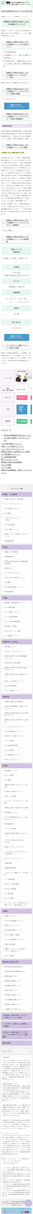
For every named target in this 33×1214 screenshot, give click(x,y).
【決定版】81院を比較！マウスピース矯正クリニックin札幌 (15, 1016)
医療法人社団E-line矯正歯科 (14, 701)
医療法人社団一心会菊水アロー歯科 (16, 808)
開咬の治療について (11, 976)
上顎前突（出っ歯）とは (13, 1009)
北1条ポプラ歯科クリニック (14, 791)
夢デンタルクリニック (12, 759)
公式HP (21, 397)
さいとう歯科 (9, 898)
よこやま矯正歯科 (10, 686)
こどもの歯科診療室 (11, 617)
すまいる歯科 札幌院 (12, 935)
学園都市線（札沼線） (11, 642)
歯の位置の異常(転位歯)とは (14, 967)
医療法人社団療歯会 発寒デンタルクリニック (16, 707)
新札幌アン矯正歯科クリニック (15, 602)
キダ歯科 (8, 780)
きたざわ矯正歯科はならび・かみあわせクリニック (16, 818)
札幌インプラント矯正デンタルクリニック (16, 535)
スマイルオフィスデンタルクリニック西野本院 (16, 853)
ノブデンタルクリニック (13, 573)
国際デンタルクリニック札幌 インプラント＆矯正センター (16, 950)
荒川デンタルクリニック (13, 925)
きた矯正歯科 (9, 893)
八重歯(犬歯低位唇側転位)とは (15, 971)
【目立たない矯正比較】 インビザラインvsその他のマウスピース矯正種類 (15, 1034)
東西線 (5, 766)
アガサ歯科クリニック (12, 508)
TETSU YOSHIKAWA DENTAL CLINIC (14, 841)
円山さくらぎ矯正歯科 (12, 884)
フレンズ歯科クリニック (13, 690)
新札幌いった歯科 (10, 626)
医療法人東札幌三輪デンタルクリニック (16, 834)
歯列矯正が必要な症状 (11, 962)
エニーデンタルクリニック (13, 504)
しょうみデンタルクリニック (14, 726)
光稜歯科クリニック (11, 770)
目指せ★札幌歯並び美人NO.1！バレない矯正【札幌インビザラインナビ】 (18, 3)
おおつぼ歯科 (9, 750)
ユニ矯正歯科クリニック (13, 755)
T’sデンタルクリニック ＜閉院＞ (13, 519)
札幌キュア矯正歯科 (11, 552)
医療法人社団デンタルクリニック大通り (16, 786)
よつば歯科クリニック (12, 635)
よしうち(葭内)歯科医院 (12, 621)
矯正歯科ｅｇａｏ (10, 646)
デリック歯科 (9, 775)
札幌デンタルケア (10, 916)
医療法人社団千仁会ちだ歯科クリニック (16, 675)
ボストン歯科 (9, 956)
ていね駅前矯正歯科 (11, 745)
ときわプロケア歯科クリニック (15, 577)
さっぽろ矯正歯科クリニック (14, 587)
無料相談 (23, 421)
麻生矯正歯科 (9, 591)
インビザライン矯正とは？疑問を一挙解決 (15, 1025)
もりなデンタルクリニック (13, 651)
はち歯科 (8, 513)
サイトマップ (7, 1051)
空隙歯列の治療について (13, 985)
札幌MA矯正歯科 (10, 868)
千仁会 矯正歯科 (10, 889)
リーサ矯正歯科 (10, 879)
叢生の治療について (11, 990)
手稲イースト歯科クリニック (14, 736)
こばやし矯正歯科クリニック (14, 921)
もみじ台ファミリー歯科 (13, 631)
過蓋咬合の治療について (13, 981)
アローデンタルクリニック (13, 858)
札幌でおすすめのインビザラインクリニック (16, 106)
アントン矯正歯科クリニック (14, 939)
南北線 (5, 547)
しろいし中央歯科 (10, 828)
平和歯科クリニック (11, 812)
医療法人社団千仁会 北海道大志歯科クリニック (16, 668)
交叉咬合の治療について (13, 995)
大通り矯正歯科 (10, 944)
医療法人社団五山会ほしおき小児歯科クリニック (16, 714)
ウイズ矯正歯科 (10, 607)
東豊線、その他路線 (10, 494)
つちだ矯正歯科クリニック (13, 731)
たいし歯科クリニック (12, 612)
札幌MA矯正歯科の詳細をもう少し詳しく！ (21, 409)
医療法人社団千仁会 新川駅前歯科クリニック (16, 657)
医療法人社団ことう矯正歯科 (14, 499)
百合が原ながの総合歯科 (13, 663)
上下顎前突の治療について (13, 1000)
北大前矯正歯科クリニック (13, 930)
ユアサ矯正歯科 (10, 525)
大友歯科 (8, 582)
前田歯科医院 (9, 541)
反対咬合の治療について (13, 1004)
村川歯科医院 (9, 824)
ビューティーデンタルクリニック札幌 (16, 802)
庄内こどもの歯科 (10, 796)
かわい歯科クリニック (12, 529)
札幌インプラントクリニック (14, 847)
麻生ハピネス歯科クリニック (14, 681)
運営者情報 (7, 1043)
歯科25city (8, 568)
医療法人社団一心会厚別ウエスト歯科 (16, 721)
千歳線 (5, 598)
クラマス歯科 (9, 741)
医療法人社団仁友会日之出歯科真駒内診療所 (16, 562)
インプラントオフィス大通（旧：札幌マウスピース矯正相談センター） (16, 904)
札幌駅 (5, 911)
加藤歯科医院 (9, 556)
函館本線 (6, 697)
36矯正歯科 (8, 863)
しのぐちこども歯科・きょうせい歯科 (16, 874)
